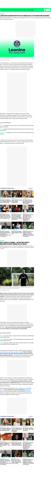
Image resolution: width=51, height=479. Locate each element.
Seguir (48, 9)
